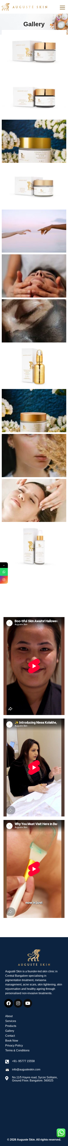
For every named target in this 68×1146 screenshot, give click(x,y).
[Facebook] (8, 1003)
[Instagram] (18, 1003)
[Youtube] (27, 1003)
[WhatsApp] (4, 572)
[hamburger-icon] (62, 7)
